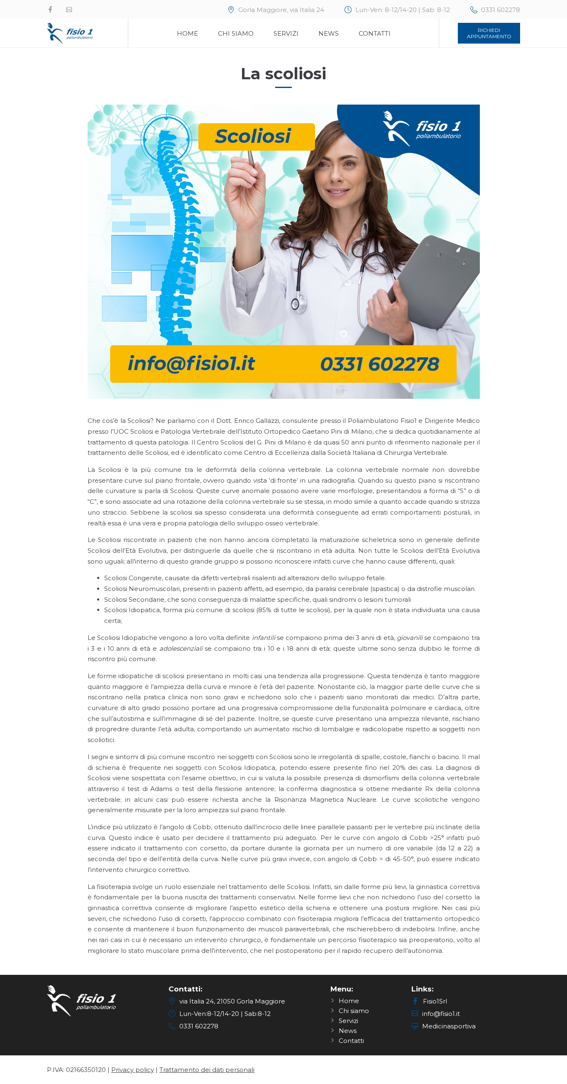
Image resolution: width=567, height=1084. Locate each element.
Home (187, 33)
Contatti (375, 33)
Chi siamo (236, 33)
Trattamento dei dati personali (206, 1070)
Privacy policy (132, 1070)
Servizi (286, 33)
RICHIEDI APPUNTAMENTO (489, 33)
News (328, 33)
